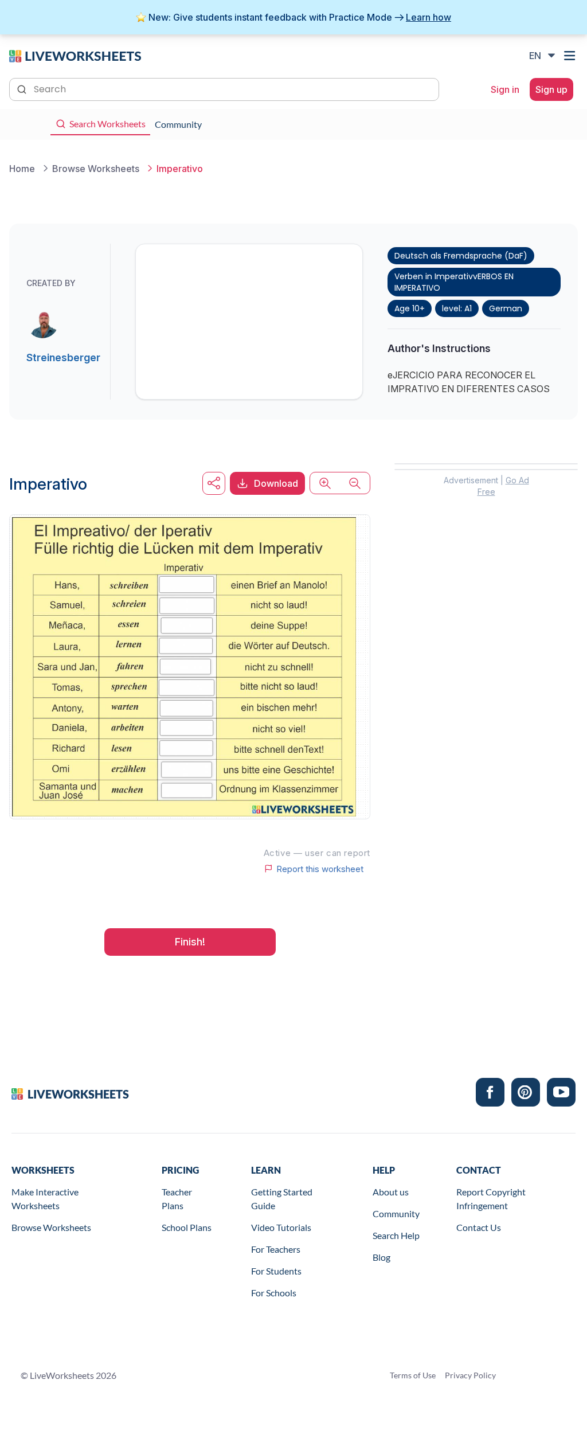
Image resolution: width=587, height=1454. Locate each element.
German (505, 308)
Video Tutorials (281, 1227)
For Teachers (275, 1249)
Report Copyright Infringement (491, 1198)
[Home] (75, 55)
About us (391, 1191)
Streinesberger (63, 357)
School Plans (187, 1227)
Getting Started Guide (281, 1198)
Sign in (505, 89)
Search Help (396, 1235)
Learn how (428, 17)
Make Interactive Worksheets (45, 1198)
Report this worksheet (319, 868)
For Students (276, 1270)
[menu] (571, 55)
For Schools (273, 1292)
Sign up (551, 89)
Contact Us (478, 1227)
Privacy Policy (470, 1375)
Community (396, 1213)
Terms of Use (413, 1375)
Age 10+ (409, 308)
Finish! (190, 942)
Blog (381, 1257)
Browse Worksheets (51, 1227)
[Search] (23, 88)
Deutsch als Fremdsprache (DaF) (460, 255)
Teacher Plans (177, 1198)
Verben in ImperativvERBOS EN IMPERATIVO (454, 282)
